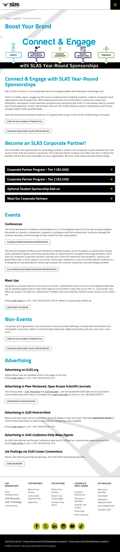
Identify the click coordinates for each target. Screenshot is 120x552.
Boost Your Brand (33, 490)
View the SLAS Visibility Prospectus (24, 121)
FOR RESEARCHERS (12, 484)
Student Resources (80, 493)
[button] (115, 5)
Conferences (11, 505)
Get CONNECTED (106, 505)
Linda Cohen (17, 378)
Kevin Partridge (60, 394)
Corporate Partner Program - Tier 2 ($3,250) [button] (38, 179)
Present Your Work (57, 503)
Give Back (103, 495)
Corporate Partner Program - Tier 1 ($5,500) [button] (38, 169)
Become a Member (79, 499)
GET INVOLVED (104, 483)
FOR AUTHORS (58, 483)
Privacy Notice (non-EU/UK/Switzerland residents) (45, 541)
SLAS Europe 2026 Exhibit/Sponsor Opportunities (32, 269)
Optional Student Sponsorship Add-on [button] (33, 188)
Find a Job (79, 511)
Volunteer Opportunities (105, 501)
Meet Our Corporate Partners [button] (27, 198)
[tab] (60, 169)
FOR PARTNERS (35, 483)
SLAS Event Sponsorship (34, 497)
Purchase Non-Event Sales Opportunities (28, 131)
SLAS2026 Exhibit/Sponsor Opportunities (27, 242)
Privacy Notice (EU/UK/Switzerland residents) (89, 541)
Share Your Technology (57, 497)
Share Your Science (56, 490)
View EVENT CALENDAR (17, 307)
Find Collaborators (12, 493)
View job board (14, 463)
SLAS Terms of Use (13, 541)
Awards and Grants (80, 506)
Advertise (33, 502)
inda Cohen (17, 300)
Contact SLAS (104, 509)
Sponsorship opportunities (21, 401)
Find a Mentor (82, 514)
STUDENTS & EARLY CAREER (81, 484)
